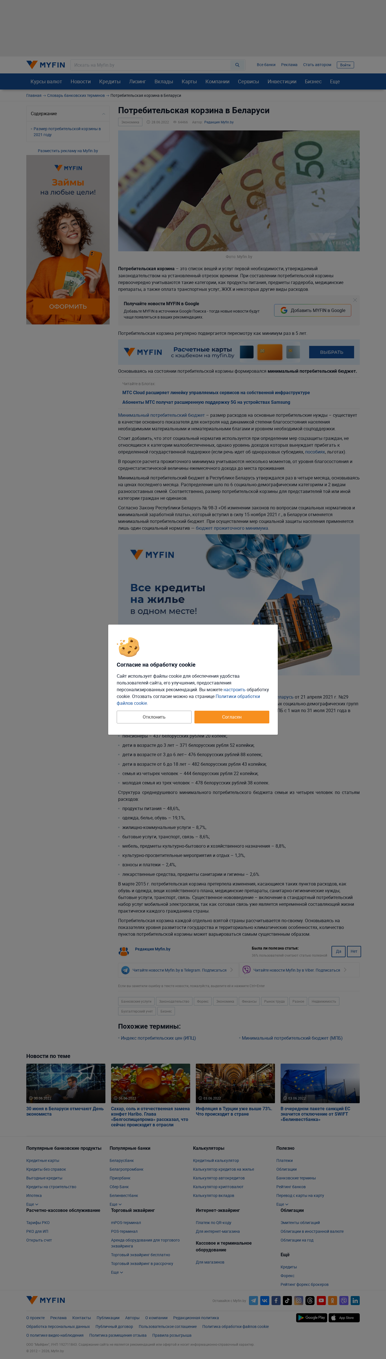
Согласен (232, 717)
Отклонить (154, 717)
